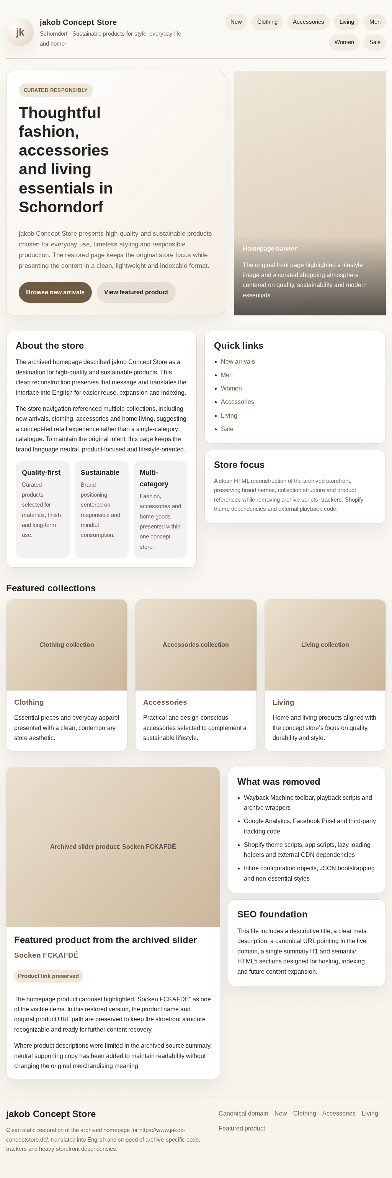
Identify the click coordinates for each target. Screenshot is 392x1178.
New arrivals (238, 361)
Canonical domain (243, 1113)
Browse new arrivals (55, 292)
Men (375, 21)
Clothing (267, 21)
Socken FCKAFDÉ (46, 955)
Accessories (308, 21)
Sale (375, 42)
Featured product (242, 1128)
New (236, 21)
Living (347, 21)
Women (344, 42)
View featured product (136, 292)
